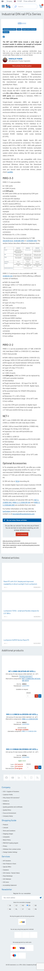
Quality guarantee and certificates (12, 807)
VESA (17, 481)
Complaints (6, 837)
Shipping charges (8, 834)
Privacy (5, 846)
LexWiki (10, 172)
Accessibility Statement (10, 885)
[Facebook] (7, 778)
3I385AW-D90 (19, 241)
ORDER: (28, 693)
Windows (6, 32)
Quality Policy (7, 810)
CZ (16, 905)
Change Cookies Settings (10, 852)
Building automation (26, 676)
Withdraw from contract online (12, 849)
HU (23, 905)
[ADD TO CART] (36, 696)
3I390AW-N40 (31, 241)
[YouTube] (13, 778)
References (6, 804)
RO (10, 909)
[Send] (40, 897)
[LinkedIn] (19, 778)
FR (35, 909)
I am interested (22, 534)
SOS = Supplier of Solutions (11, 791)
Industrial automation (9, 29)
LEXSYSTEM (25, 686)
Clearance (6, 870)
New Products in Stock (9, 864)
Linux (19, 29)
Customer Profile (8, 795)
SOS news (6, 882)
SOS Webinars (7, 879)
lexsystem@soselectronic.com (23, 514)
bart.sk (36, 965)
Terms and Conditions (9, 831)
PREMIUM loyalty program (10, 843)
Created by (29, 965)
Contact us (6, 801)
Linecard (5, 828)
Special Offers (7, 867)
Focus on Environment (9, 813)
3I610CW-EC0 (8, 241)
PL (16, 909)
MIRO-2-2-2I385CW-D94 (30, 719)
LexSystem (6, 511)
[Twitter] (25, 778)
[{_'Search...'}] (16, 6)
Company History (8, 816)
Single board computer (29, 29)
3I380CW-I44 (7, 276)
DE (35, 905)
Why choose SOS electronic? (11, 798)
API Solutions (7, 861)
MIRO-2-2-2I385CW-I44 (21, 502)
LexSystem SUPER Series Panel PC (16, 640)
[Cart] (40, 6)
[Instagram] (31, 778)
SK (10, 905)
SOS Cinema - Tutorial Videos (11, 873)
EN (29, 905)
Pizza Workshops (7, 876)
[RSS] (37, 778)
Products (5, 825)
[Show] (39, 696)
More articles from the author (22, 66)
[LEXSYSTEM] (22, 23)
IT (23, 909)
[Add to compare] (35, 671)
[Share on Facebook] (4, 37)
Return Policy (7, 840)
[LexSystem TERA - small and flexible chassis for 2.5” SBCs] (22, 601)
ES (29, 909)
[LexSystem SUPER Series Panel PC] (22, 630)
